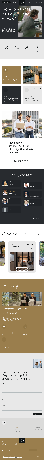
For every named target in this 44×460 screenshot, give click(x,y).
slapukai (13, 457)
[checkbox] (2, 414)
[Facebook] (2, 450)
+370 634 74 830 (17, 429)
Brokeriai (35, 2)
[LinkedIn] (9, 450)
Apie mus (30, 2)
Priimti (17, 457)
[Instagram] (5, 450)
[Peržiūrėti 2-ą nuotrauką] (22, 269)
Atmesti (20, 457)
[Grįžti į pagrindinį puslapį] (22, 2)
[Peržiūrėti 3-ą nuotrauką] (26, 269)
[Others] (39, 456)
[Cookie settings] (2, 457)
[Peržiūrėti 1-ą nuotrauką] (18, 269)
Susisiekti (40, 2)
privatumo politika (10, 414)
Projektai (14, 2)
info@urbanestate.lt (17, 431)
